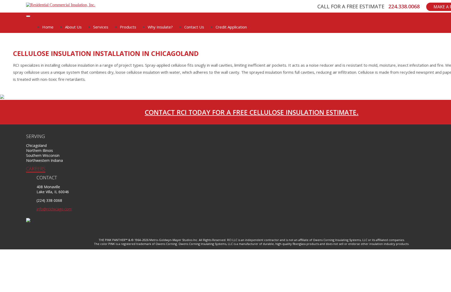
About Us (73, 27)
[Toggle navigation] (28, 16)
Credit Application (231, 27)
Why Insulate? (160, 27)
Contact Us (194, 27)
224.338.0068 (404, 6)
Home (48, 27)
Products (128, 27)
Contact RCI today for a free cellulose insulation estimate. (252, 112)
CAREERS (35, 168)
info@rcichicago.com (54, 209)
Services (100, 27)
